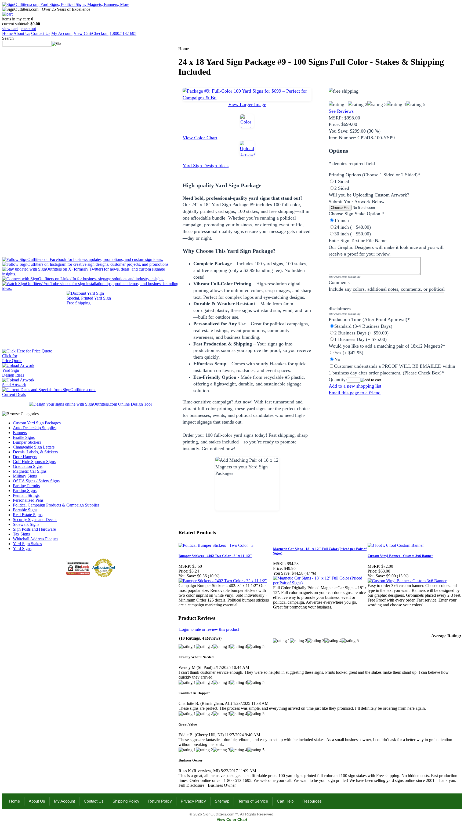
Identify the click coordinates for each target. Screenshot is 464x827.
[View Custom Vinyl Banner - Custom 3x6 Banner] (407, 580)
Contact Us (40, 33)
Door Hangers (25, 456)
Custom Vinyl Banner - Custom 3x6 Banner (400, 556)
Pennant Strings (26, 495)
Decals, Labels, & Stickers (35, 452)
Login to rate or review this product (209, 629)
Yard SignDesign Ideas (13, 372)
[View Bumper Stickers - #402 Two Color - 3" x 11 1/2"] (223, 580)
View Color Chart (200, 137)
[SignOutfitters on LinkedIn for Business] (83, 278)
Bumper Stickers (27, 442)
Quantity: (338, 379)
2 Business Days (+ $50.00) (361, 333)
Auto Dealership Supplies (34, 427)
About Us (21, 33)
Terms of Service (253, 801)
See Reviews (341, 111)
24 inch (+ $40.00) (352, 227)
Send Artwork (14, 384)
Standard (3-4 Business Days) (363, 326)
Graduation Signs (27, 466)
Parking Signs (25, 490)
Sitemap (222, 801)
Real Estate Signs (27, 514)
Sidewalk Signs (26, 524)
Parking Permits (26, 485)
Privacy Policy (193, 801)
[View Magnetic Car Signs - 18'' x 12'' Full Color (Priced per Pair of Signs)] (320, 583)
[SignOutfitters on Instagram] (85, 264)
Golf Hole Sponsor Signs (34, 461)
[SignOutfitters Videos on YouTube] (90, 288)
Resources (312, 801)
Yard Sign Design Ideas (206, 165)
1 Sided (341, 181)
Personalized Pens (28, 500)
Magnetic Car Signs (29, 471)
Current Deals (14, 394)
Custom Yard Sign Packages (37, 423)
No (337, 359)
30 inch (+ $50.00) (352, 233)
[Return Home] (65, 4)
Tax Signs (21, 534)
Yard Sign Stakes (27, 543)
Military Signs (25, 476)
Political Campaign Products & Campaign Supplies (56, 505)
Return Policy (160, 801)
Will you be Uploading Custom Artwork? (369, 195)
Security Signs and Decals (35, 519)
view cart (10, 28)
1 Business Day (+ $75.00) (360, 339)
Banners (20, 432)
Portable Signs (25, 510)
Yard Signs (22, 548)
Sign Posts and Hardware (34, 529)
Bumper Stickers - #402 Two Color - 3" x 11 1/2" (215, 556)
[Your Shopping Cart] (7, 14)
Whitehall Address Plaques (35, 539)
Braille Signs (24, 437)
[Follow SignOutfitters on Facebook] (82, 259)
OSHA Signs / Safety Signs (36, 481)
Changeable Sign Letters (34, 447)
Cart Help (285, 801)
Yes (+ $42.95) (348, 352)
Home (7, 33)
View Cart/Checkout (91, 33)
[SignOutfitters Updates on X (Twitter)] (90, 274)
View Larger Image (247, 104)
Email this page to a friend (354, 392)
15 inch (341, 220)
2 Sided (341, 188)
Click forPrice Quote (12, 358)
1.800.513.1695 (123, 33)
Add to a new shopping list (355, 386)
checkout (28, 28)
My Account (62, 33)
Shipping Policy (126, 801)
